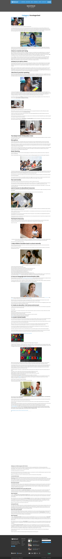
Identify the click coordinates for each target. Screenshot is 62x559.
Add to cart (44, 1)
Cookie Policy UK (49, 557)
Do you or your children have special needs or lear (36, 549)
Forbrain (20, 274)
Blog (22, 542)
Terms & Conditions (43, 557)
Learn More (23, 1)
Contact (40, 1)
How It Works (28, 1)
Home (28, 7)
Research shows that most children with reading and (36, 545)
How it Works (23, 540)
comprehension (46, 297)
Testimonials (36, 1)
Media (32, 1)
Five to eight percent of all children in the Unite (36, 541)
